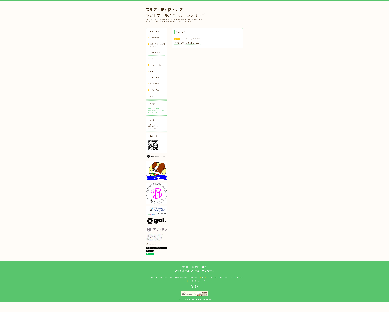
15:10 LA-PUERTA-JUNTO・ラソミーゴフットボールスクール (156, 110)
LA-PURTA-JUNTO (189, 299)
